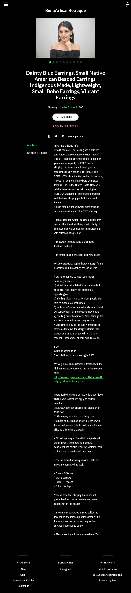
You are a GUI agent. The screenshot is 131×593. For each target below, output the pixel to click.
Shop (23, 569)
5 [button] (64, 62)
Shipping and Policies (23, 580)
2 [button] (53, 62)
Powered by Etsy (108, 580)
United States (68, 107)
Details (31, 145)
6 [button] (67, 62)
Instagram (65, 569)
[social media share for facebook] (49, 136)
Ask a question (75, 136)
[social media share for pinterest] (63, 136)
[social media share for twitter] (56, 136)
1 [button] (50, 62)
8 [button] (74, 62)
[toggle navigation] (6, 4)
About (23, 575)
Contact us (23, 586)
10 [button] (81, 62)
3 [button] (57, 62)
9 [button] (77, 62)
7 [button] (70, 62)
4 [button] (60, 62)
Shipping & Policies (37, 153)
